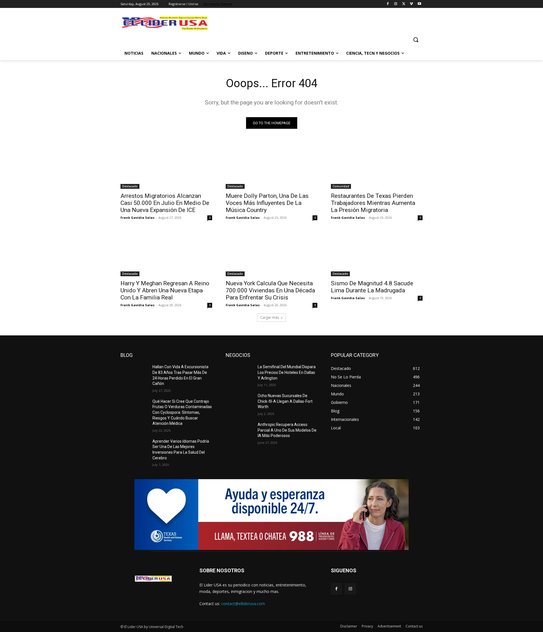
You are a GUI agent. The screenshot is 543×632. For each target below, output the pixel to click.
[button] (416, 39)
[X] (403, 4)
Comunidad (341, 186)
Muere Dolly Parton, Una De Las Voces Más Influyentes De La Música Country (267, 202)
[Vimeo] (411, 4)
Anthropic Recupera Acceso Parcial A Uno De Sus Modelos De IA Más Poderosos (287, 430)
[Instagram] (396, 4)
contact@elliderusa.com (243, 603)
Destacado (130, 186)
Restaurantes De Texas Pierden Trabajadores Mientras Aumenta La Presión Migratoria (373, 202)
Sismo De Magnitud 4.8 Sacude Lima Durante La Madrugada (372, 287)
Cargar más (269, 317)
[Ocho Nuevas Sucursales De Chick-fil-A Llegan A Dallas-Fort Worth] (239, 402)
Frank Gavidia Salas (137, 217)
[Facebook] (388, 4)
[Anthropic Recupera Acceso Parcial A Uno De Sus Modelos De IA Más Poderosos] (239, 431)
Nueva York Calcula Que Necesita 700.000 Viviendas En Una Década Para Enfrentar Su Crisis (270, 290)
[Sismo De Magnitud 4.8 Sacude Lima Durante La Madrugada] (377, 253)
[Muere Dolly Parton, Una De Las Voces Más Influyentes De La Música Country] (271, 166)
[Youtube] (419, 4)
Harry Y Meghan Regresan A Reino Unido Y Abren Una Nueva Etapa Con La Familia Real (164, 290)
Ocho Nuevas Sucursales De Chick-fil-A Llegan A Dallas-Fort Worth (285, 401)
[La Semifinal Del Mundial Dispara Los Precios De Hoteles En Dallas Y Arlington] (239, 374)
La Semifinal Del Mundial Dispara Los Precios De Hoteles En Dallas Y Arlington (287, 372)
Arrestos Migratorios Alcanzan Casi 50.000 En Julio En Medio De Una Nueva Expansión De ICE (164, 202)
